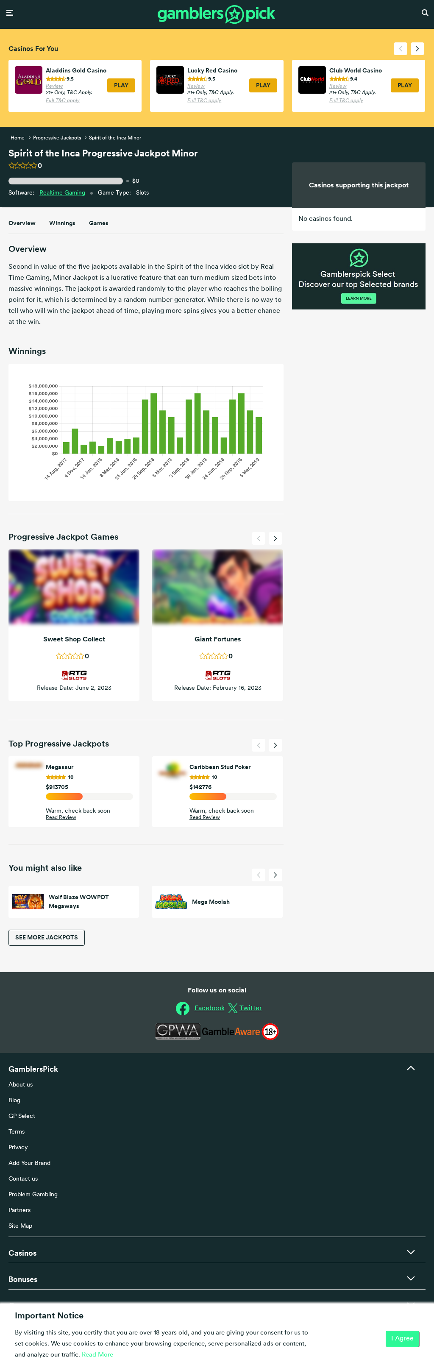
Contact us (23, 1179)
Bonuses (22, 1279)
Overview (22, 223)
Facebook (210, 1008)
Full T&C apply (63, 100)
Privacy (18, 1148)
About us (20, 1085)
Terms (16, 1132)
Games (98, 223)
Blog (14, 1101)
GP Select (21, 1116)
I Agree (402, 1338)
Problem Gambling (33, 1195)
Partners (19, 1210)
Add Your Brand (29, 1163)
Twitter (250, 1008)
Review (54, 86)
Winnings (62, 223)
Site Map (20, 1226)
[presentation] (400, 48)
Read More (97, 1355)
